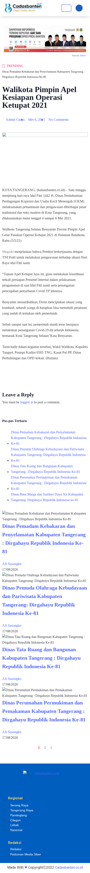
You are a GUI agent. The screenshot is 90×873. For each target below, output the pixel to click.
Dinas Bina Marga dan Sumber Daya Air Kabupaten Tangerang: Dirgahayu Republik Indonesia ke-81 (47, 497)
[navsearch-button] (79, 8)
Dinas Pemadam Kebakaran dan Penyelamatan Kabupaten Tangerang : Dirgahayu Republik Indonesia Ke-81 (49, 437)
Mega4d (8, 251)
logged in (26, 402)
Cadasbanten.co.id (69, 867)
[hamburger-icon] (66, 8)
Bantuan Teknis (79, 55)
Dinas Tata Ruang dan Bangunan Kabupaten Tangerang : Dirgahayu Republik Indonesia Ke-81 (45, 469)
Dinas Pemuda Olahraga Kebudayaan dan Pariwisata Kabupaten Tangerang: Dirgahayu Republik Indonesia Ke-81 (48, 454)
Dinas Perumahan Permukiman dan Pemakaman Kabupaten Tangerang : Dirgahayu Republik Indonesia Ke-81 (49, 482)
